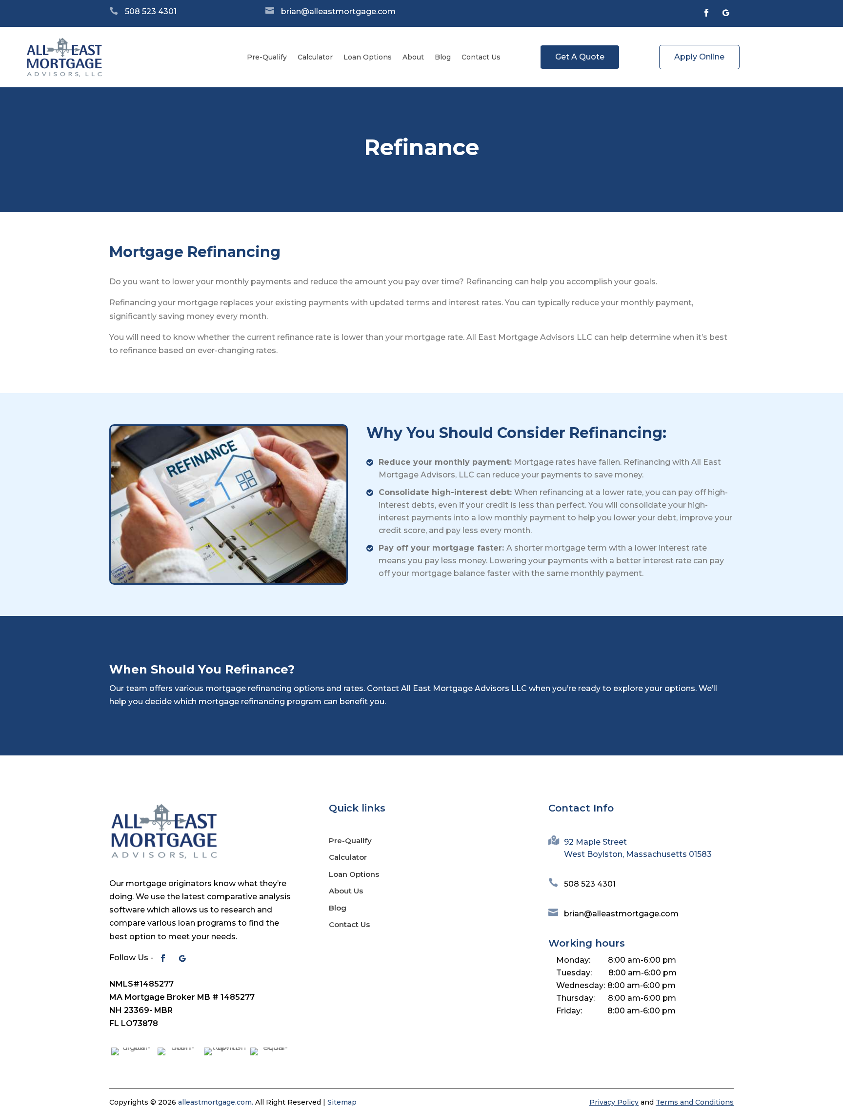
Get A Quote (579, 56)
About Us (346, 890)
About (413, 57)
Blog (443, 57)
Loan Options (367, 57)
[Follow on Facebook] (706, 12)
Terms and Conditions (695, 1102)
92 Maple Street (595, 842)
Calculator (315, 57)
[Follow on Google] (726, 12)
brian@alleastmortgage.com (338, 11)
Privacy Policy (614, 1102)
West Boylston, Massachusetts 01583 (638, 854)
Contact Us (481, 57)
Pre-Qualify (267, 57)
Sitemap (342, 1102)
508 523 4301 (151, 11)
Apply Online (699, 56)
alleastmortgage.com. (215, 1102)
